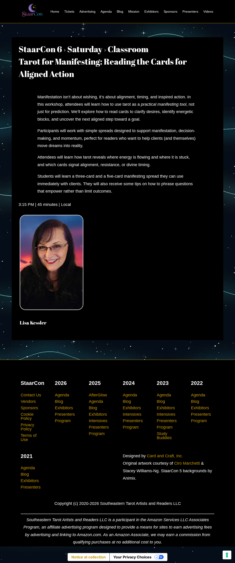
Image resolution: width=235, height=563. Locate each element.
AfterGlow (98, 395)
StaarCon (32, 383)
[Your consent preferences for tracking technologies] (227, 555)
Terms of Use (28, 437)
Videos (208, 11)
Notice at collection (88, 557)
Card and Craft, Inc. (165, 456)
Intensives (98, 421)
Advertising (87, 11)
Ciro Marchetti (187, 463)
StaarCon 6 (40, 48)
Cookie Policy (27, 416)
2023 (163, 383)
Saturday (84, 48)
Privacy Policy (27, 427)
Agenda (106, 11)
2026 (61, 383)
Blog (120, 11)
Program (63, 421)
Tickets (69, 11)
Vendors (28, 401)
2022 (197, 383)
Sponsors (170, 11)
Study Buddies (164, 436)
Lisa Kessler (33, 322)
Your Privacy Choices (132, 557)
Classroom (128, 48)
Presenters (190, 11)
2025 (95, 383)
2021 (27, 456)
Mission (133, 11)
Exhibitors (151, 11)
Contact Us (31, 395)
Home (54, 11)
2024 (129, 383)
